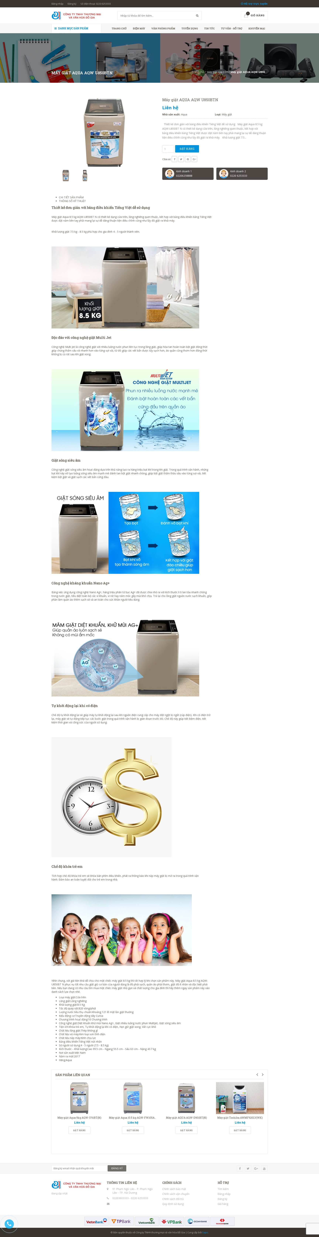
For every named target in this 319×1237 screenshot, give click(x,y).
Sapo (205, 1232)
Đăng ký (72, 3)
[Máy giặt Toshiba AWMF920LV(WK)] (240, 1098)
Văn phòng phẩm (163, 28)
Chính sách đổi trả (173, 1199)
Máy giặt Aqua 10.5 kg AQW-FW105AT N (134, 1117)
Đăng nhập (58, 3)
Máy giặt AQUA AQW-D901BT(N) (186, 1117)
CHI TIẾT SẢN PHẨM (71, 197)
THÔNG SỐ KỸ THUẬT (72, 201)
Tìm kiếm (223, 1189)
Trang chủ (119, 28)
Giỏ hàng (223, 1204)
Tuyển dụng (189, 28)
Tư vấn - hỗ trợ (231, 28)
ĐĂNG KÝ (117, 1168)
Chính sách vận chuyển (175, 1194)
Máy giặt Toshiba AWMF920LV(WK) (240, 1117)
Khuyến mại (256, 28)
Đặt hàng (187, 148)
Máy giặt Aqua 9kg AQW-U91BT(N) (79, 1117)
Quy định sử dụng (173, 1204)
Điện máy (139, 28)
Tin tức (209, 28)
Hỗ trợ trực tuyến (255, 3)
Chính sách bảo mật (174, 1189)
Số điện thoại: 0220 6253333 (95, 3)
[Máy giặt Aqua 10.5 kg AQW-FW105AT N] (133, 1098)
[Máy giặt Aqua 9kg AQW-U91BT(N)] (79, 1098)
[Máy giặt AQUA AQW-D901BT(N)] (186, 1098)
